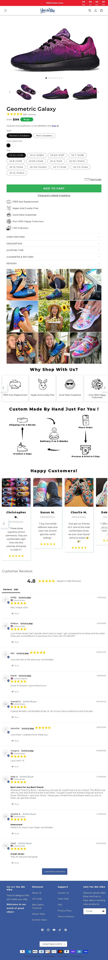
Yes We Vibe (35, 956)
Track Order (63, 899)
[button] (5, 10)
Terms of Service (66, 916)
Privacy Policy (65, 910)
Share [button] (16, 613)
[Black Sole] (8, 145)
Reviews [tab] (7, 589)
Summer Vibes (39, 920)
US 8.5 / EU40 (36, 161)
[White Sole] (14, 145)
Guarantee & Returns (20, 257)
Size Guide (95, 179)
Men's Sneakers (44, 135)
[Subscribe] (103, 911)
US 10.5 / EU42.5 (38, 167)
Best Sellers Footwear (38, 906)
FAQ (60, 905)
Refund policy (48, 956)
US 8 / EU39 (15, 161)
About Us (36, 893)
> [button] (54, 871)
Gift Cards (37, 899)
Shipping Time (15, 250)
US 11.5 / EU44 (80, 167)
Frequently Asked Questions (54, 195)
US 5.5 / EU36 (16, 155)
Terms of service (76, 956)
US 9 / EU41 (56, 161)
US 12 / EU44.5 (16, 173)
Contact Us (63, 893)
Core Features (16, 237)
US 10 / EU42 (16, 167)
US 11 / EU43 (59, 167)
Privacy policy (62, 956)
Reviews (12, 263)
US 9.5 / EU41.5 (77, 161)
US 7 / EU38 (77, 155)
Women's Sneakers (19, 135)
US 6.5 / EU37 (57, 155)
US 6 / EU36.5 (37, 155)
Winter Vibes (38, 914)
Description (14, 243)
